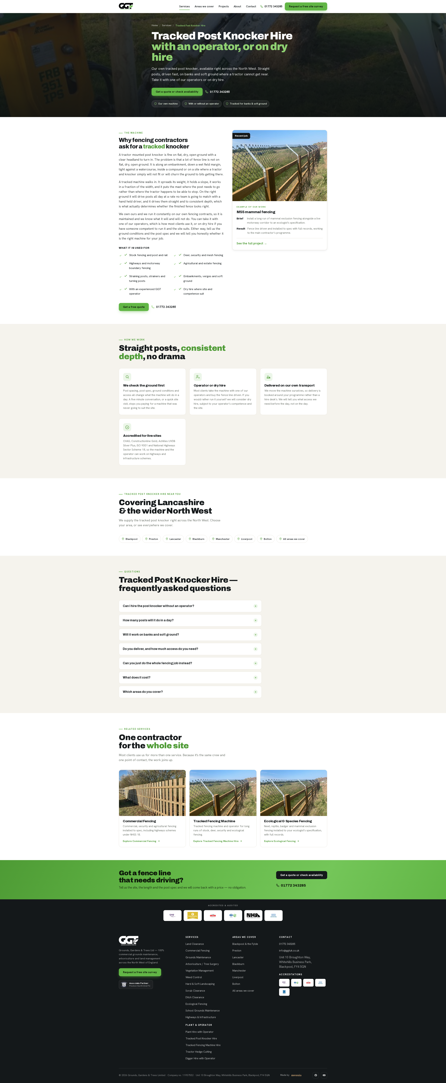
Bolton (268, 539)
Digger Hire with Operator (200, 1058)
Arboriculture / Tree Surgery (202, 964)
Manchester (223, 539)
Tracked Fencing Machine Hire (203, 1045)
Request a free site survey (306, 6)
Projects (224, 6)
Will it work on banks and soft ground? (151, 634)
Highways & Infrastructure (201, 1017)
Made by (284, 1075)
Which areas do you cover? (143, 692)
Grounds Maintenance (198, 957)
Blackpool (131, 539)
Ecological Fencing (196, 1004)
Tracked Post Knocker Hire (201, 1038)
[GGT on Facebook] (316, 1075)
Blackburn (198, 539)
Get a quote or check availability (177, 91)
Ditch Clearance (195, 997)
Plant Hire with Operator (200, 1032)
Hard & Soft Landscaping (200, 984)
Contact (251, 6)
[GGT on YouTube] (324, 1075)
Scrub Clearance (195, 990)
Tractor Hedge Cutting (199, 1052)
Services (184, 6)
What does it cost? (137, 677)
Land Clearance (195, 944)
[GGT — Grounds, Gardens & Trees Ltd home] (126, 6)
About (237, 6)
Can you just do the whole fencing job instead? (157, 663)
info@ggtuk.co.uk (289, 950)
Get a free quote (134, 307)
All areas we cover (294, 539)
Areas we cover (204, 6)
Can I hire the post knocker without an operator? (158, 606)
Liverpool (246, 539)
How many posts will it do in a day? (148, 620)
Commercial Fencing (198, 950)
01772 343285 (273, 6)
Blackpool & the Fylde (245, 944)
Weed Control (194, 977)
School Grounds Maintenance (203, 1010)
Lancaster (175, 539)
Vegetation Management (200, 970)
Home (155, 25)
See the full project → (252, 243)
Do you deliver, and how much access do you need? (160, 649)
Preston (153, 539)
